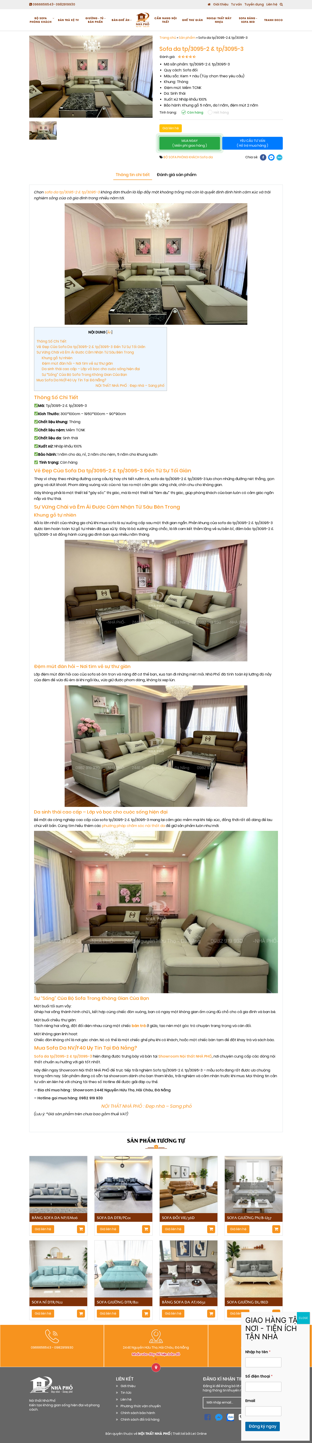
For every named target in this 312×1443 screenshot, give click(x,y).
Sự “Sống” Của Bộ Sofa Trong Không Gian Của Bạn (84, 375)
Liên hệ (271, 4)
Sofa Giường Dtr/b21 (117, 1301)
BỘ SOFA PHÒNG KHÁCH (41, 19)
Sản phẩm (187, 38)
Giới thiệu (220, 4)
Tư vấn (236, 4)
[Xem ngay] (81, 1229)
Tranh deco (273, 20)
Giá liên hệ (170, 128)
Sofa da (206, 157)
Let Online (199, 1434)
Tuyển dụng (254, 4)
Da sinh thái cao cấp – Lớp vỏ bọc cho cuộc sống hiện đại (91, 369)
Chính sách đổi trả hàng (140, 1420)
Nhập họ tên (258, 1352)
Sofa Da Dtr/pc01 (114, 1217)
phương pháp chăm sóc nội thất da (133, 826)
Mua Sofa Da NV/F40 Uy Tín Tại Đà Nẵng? (71, 380)
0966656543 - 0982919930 (52, 1347)
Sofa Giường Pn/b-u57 (249, 1217)
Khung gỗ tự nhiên (57, 358)
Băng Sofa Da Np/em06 (55, 1217)
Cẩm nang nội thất (165, 19)
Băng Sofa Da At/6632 (184, 1301)
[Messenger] (271, 157)
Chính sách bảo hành (138, 1413)
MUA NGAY (189, 143)
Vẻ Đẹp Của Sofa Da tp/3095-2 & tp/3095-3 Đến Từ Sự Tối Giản (91, 347)
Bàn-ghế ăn (121, 20)
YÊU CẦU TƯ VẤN (252, 143)
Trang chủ (167, 38)
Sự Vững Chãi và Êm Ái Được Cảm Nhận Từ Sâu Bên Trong (85, 352)
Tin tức (126, 1393)
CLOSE (303, 1318)
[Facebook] (263, 157)
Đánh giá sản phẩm (176, 174)
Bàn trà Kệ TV (68, 20)
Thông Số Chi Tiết (51, 341)
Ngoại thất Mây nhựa (219, 19)
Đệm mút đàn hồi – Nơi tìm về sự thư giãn (77, 363)
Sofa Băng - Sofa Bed (248, 19)
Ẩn (109, 332)
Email (250, 1401)
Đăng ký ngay (262, 1426)
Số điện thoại (259, 1376)
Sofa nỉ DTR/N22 (47, 1301)
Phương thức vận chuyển (141, 1406)
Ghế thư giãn (192, 20)
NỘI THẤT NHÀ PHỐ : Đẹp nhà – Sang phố (103, 386)
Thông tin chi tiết (133, 174)
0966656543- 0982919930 (53, 4)
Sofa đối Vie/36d (178, 1217)
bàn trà (139, 1026)
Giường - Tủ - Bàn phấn (95, 19)
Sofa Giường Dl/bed (247, 1301)
